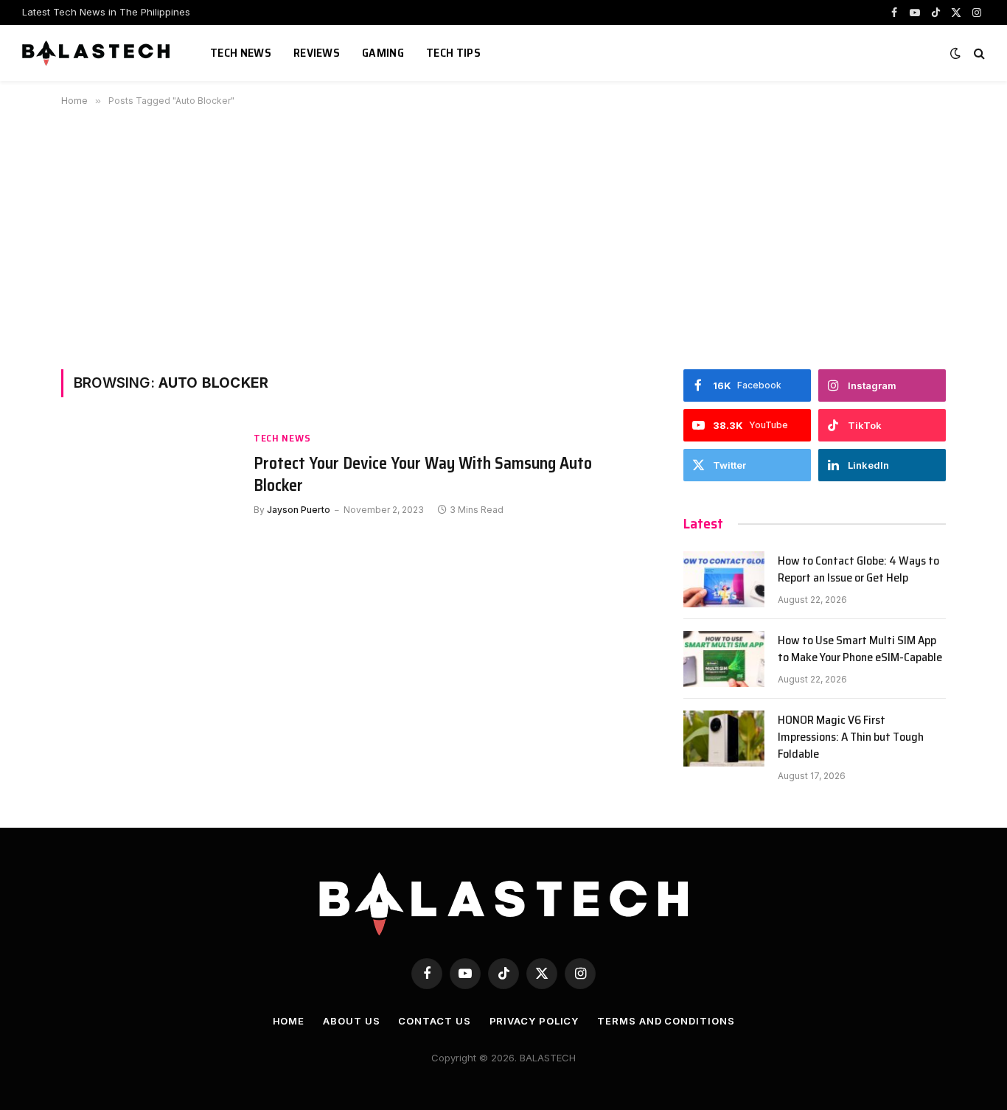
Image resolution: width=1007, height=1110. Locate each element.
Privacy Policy (534, 1021)
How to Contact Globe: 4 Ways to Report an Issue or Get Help (858, 570)
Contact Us (434, 1021)
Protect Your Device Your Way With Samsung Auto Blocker (423, 475)
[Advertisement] (503, 235)
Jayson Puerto (298, 509)
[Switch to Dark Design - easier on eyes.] (955, 53)
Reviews (316, 52)
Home (289, 1021)
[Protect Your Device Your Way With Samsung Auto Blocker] (148, 484)
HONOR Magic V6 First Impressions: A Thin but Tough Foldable (851, 737)
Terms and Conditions (665, 1021)
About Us (351, 1021)
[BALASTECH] (97, 53)
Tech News (240, 52)
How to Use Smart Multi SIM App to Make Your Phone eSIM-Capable (860, 649)
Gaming (383, 52)
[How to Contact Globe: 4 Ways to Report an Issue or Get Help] (723, 579)
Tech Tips (453, 52)
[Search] (978, 53)
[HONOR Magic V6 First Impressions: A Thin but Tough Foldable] (723, 739)
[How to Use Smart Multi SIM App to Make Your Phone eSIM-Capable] (723, 659)
